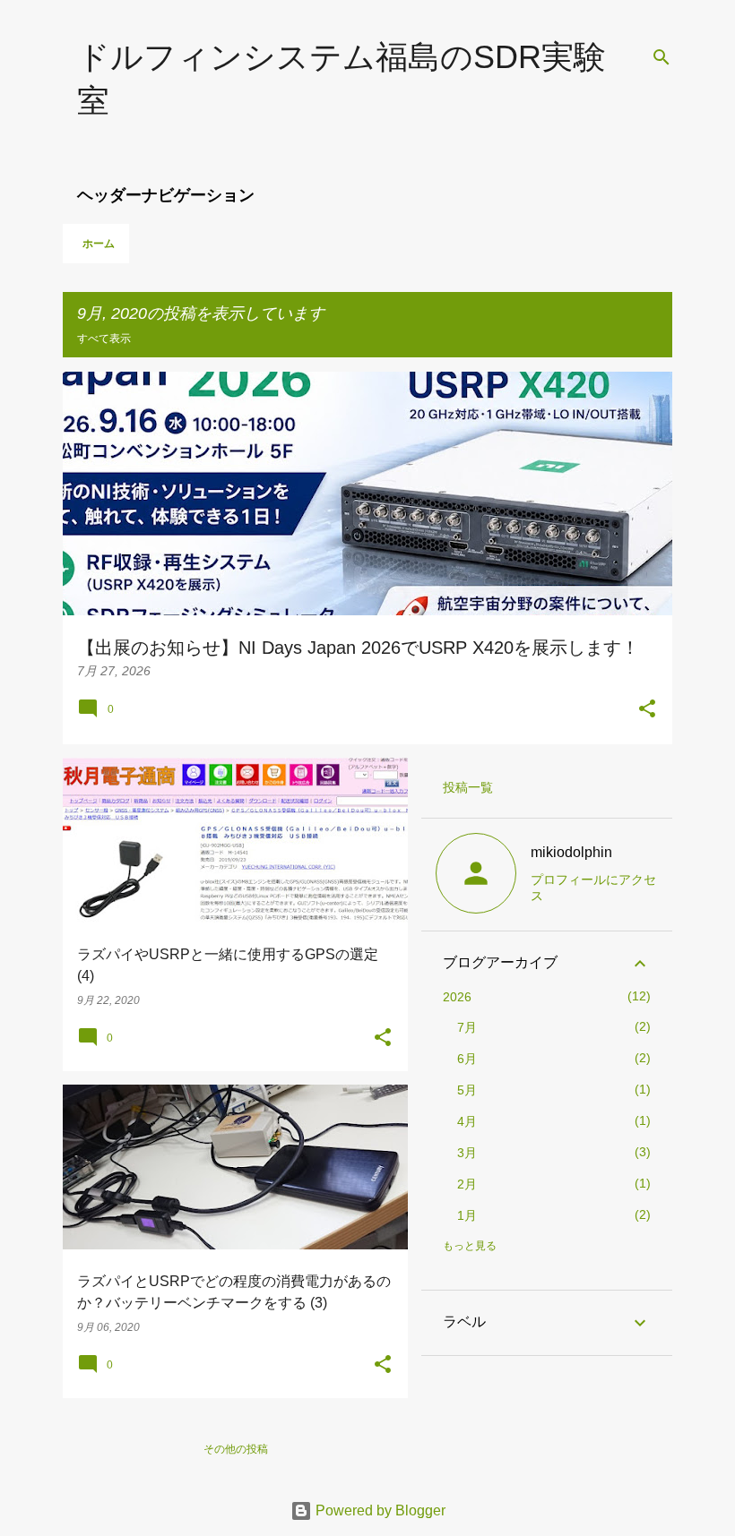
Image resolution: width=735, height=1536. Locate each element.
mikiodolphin (571, 852)
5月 (467, 1090)
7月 (467, 1027)
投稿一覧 (468, 787)
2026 (457, 997)
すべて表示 (104, 338)
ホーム (98, 243)
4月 (467, 1121)
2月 (467, 1184)
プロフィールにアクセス (593, 887)
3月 (467, 1153)
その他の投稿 (235, 1449)
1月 (467, 1215)
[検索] (661, 57)
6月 (467, 1058)
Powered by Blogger (378, 1510)
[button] (647, 710)
